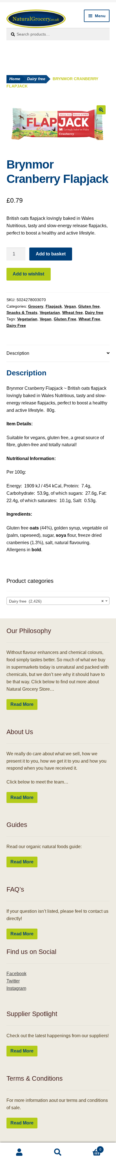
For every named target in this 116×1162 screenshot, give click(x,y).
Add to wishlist (28, 274)
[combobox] (58, 601)
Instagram (16, 988)
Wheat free (72, 312)
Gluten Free (65, 319)
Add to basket (51, 253)
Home (14, 79)
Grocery (35, 306)
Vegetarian (50, 312)
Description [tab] (17, 353)
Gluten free (89, 306)
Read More (22, 704)
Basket (89, 1148)
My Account (19, 1152)
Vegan (70, 306)
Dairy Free (16, 325)
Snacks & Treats (21, 312)
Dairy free (36, 79)
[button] (101, 109)
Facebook (16, 973)
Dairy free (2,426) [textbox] (56, 601)
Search (58, 1152)
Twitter (13, 981)
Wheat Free (89, 319)
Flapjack (54, 306)
